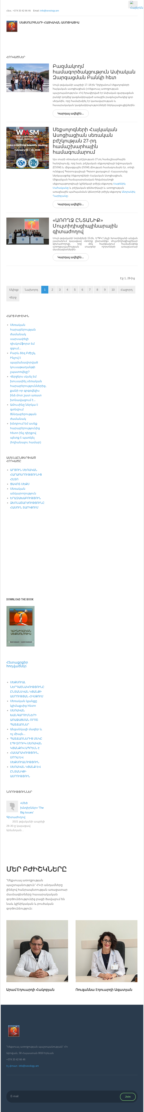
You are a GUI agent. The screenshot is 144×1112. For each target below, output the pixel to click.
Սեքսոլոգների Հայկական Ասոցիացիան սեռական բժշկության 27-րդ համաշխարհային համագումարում (85, 141)
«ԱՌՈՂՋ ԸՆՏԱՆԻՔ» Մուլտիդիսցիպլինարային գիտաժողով (85, 225)
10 (113, 289)
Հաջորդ (127, 289)
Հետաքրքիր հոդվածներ (17, 664)
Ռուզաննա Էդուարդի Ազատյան (34, 990)
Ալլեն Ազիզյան (88, 984)
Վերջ (12, 297)
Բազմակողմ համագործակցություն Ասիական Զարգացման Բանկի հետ (94, 71)
